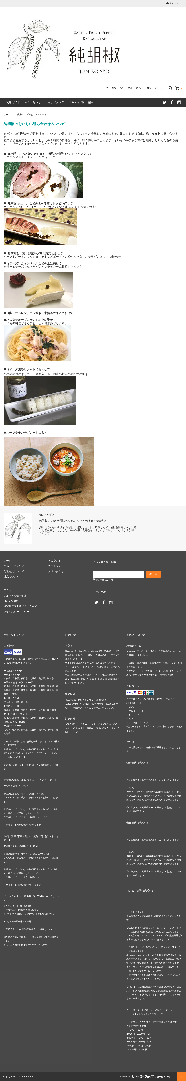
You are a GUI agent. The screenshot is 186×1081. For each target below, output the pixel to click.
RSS (6, 600)
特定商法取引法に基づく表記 (20, 606)
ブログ (7, 590)
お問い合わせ (32, 102)
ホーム (7, 114)
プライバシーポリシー (16, 611)
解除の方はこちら (103, 579)
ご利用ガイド (12, 102)
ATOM (14, 600)
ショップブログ (54, 102)
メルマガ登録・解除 (80, 102)
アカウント (175, 3)
